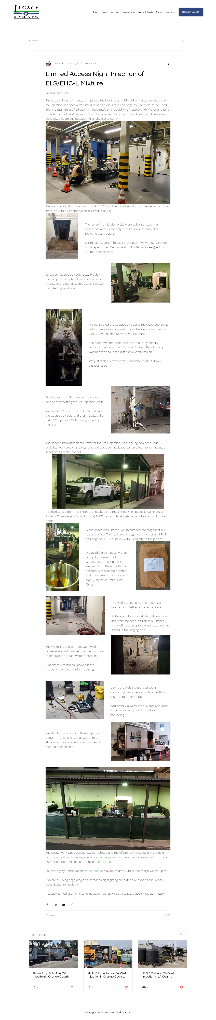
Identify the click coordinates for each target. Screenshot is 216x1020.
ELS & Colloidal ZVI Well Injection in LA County (158, 975)
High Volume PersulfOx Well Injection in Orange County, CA (107, 975)
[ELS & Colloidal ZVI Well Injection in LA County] (162, 954)
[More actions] (168, 64)
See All (183, 934)
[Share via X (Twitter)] (55, 904)
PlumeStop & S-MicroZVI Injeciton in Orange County (51, 975)
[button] (183, 40)
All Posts (33, 40)
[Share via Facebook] (47, 904)
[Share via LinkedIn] (63, 904)
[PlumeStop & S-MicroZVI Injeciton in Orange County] (53, 954)
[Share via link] (72, 904)
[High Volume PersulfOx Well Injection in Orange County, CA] (108, 954)
